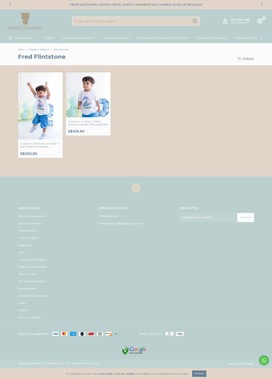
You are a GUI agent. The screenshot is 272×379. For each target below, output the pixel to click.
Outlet (22, 303)
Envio (21, 252)
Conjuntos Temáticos (251, 38)
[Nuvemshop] (240, 364)
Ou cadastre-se (240, 22)
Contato (23, 310)
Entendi (199, 373)
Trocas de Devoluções (32, 281)
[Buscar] (194, 21)
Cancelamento (27, 288)
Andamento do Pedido (32, 295)
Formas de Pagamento (32, 259)
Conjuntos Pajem (115, 38)
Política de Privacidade (32, 266)
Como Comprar (28, 237)
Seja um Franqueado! (31, 216)
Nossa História (27, 230)
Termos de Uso (27, 274)
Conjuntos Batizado (78, 38)
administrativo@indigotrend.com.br (121, 223)
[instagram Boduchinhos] (136, 188)
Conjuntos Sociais (211, 38)
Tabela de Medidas (30, 223)
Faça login (243, 19)
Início (50, 38)
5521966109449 (108, 216)
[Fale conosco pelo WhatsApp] (264, 360)
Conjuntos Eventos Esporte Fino (163, 38)
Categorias (23, 38)
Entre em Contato (29, 317)
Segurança (24, 245)
